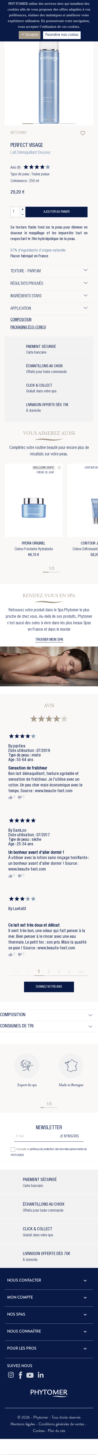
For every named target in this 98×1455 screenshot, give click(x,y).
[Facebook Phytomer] (20, 1375)
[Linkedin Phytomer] (40, 1375)
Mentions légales (23, 1424)
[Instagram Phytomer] (11, 1375)
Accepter (29, 34)
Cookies (39, 1430)
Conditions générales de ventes (62, 1424)
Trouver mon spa (49, 640)
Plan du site (56, 1430)
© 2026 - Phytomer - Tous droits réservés (49, 1417)
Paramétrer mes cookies (61, 35)
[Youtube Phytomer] (30, 1375)
